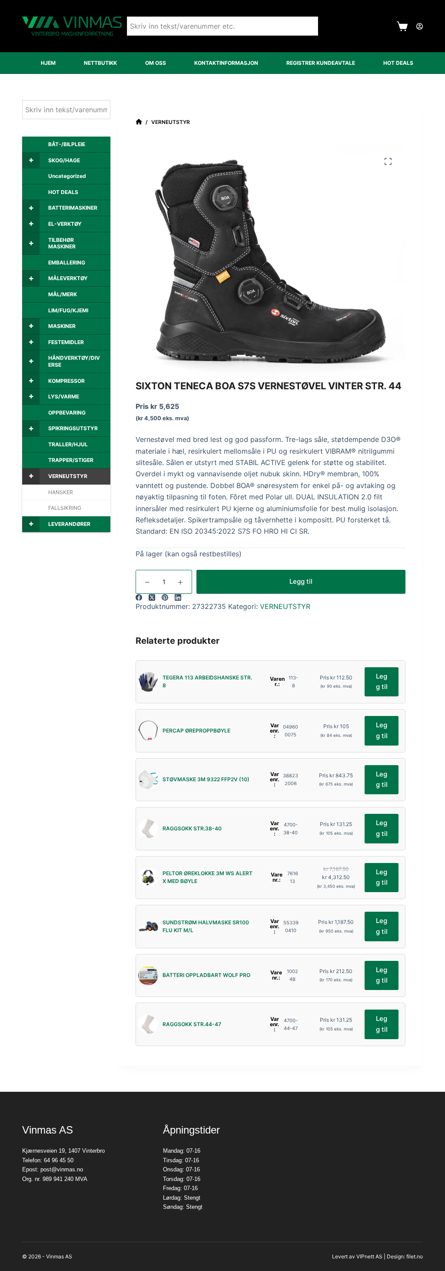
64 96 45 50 (58, 1160)
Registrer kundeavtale (320, 63)
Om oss (155, 63)
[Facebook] (139, 597)
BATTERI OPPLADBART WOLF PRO (206, 975)
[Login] (419, 26)
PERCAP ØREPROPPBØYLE (196, 730)
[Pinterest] (165, 597)
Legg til (300, 581)
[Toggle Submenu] (31, 160)
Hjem (48, 63)
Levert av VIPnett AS (357, 1256)
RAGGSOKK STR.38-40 (192, 828)
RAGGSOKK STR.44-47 (192, 1024)
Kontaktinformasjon (226, 63)
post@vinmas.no (61, 1169)
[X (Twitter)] (152, 597)
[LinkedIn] (178, 597)
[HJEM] (139, 122)
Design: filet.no (405, 1256)
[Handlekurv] (402, 26)
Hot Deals (398, 63)
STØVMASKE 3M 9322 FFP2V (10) (206, 779)
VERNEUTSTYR (285, 606)
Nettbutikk (100, 63)
